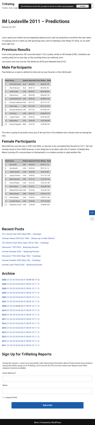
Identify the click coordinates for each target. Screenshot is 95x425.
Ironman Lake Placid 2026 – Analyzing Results (22, 265)
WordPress (56, 422)
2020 (4, 306)
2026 (4, 280)
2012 (4, 341)
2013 (4, 336)
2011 (4, 345)
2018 (4, 315)
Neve (36, 422)
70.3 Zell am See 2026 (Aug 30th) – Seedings (21, 234)
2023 (4, 293)
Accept (82, 6)
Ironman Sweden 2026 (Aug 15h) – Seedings (21, 260)
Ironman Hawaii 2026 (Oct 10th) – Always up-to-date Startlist (28, 238)
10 (33, 284)
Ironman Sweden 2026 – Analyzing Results (20, 251)
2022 (4, 297)
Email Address (9, 373)
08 (27, 280)
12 (38, 284)
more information (67, 6)
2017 (4, 319)
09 (30, 284)
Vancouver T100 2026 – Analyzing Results (20, 247)
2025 (4, 284)
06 (22, 280)
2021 (4, 301)
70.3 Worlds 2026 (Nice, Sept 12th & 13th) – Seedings (25, 243)
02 (11, 280)
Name (5, 385)
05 (19, 280)
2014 (4, 332)
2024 (4, 288)
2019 (4, 310)
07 (25, 280)
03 (14, 280)
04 (16, 280)
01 (8, 280)
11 (36, 284)
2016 (4, 323)
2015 (4, 328)
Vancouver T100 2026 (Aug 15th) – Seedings (21, 256)
